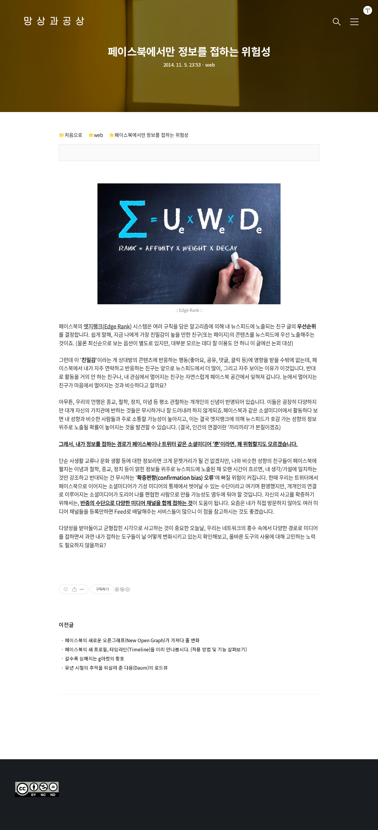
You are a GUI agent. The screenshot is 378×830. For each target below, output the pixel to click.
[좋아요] (66, 589)
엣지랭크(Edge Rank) (108, 326)
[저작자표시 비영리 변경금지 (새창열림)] (122, 589)
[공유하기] (74, 589)
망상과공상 (56, 22)
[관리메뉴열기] (367, 10)
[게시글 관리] (82, 589)
